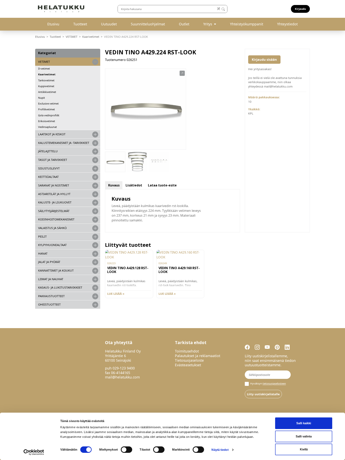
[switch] (126, 449)
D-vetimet (44, 68)
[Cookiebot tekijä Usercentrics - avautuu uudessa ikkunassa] (33, 452)
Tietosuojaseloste (189, 360)
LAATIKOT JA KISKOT (51, 134)
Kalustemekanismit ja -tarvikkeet (63, 143)
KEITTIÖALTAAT (48, 177)
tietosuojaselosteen (274, 383)
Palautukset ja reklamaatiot (197, 355)
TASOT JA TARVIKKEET (52, 160)
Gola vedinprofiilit (48, 115)
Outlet (184, 24)
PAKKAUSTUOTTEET (51, 296)
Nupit (41, 98)
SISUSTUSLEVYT (49, 168)
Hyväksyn (268, 383)
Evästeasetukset (188, 364)
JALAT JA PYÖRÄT (49, 262)
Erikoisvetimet (46, 121)
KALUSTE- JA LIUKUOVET (54, 202)
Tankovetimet (46, 80)
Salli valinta (304, 436)
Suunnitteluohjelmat (148, 24)
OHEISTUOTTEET (49, 304)
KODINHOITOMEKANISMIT (56, 219)
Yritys (207, 24)
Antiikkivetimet (47, 92)
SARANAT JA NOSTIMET (53, 185)
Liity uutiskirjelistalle (263, 394)
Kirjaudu (300, 9)
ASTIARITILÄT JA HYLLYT (54, 194)
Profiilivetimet (46, 109)
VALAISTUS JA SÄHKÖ (52, 228)
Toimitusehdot (187, 351)
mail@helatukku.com (122, 377)
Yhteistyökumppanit (246, 24)
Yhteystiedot (287, 24)
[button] (182, 73)
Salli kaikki (303, 423)
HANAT (43, 253)
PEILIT (42, 236)
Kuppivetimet (46, 86)
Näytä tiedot (219, 449)
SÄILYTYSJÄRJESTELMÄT (53, 211)
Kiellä (304, 449)
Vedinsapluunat (47, 127)
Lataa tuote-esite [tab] (162, 185)
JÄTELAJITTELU (48, 151)
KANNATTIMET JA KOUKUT (56, 270)
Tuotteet (80, 24)
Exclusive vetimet (48, 103)
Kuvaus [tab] (114, 185)
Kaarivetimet (90, 37)
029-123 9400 (124, 368)
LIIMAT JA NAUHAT (50, 279)
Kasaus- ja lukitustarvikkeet (60, 287)
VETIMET (71, 37)
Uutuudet (109, 24)
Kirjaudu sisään (264, 59)
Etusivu (53, 24)
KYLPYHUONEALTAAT (52, 245)
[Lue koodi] (219, 9)
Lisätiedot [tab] (134, 185)
